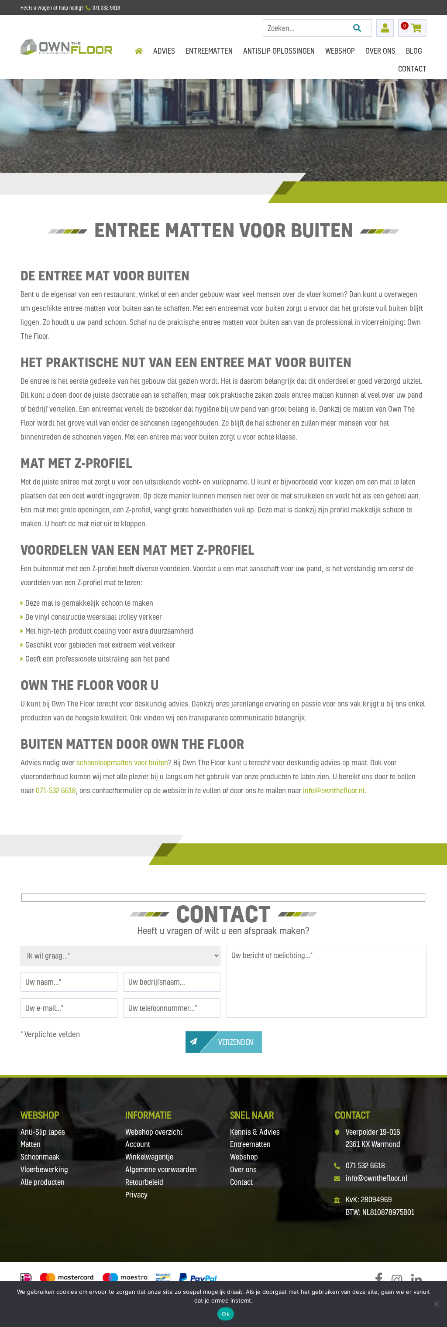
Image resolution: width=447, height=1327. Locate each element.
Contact (241, 1182)
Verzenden (235, 1042)
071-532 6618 (56, 790)
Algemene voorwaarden (161, 1169)
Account (137, 1144)
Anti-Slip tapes (43, 1131)
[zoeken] (357, 28)
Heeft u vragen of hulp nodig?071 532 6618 (70, 7)
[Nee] (436, 1304)
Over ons (243, 1169)
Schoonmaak (40, 1156)
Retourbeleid (144, 1182)
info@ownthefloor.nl (333, 790)
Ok (226, 1313)
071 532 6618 (365, 1165)
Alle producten (43, 1182)
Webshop (244, 1156)
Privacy (136, 1194)
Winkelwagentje (149, 1156)
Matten (31, 1144)
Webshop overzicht (153, 1131)
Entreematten (250, 1144)
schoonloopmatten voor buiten (122, 762)
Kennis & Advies (255, 1131)
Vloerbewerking (44, 1169)
